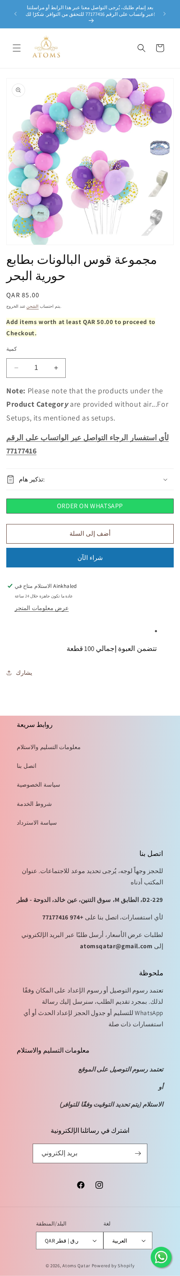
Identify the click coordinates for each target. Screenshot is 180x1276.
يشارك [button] (24, 672)
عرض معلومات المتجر (42, 608)
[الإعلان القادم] (164, 14)
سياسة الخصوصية (38, 784)
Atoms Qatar (76, 1265)
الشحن (32, 306)
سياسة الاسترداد (37, 822)
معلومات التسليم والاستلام (49, 747)
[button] (17, 48)
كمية (11, 348)
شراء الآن (90, 558)
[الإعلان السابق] (15, 14)
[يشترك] (138, 1153)
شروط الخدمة (34, 804)
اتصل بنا (26, 766)
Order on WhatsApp (90, 505)
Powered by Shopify (113, 1265)
